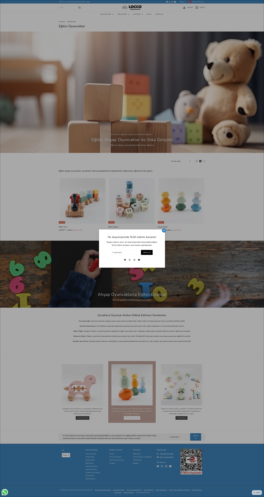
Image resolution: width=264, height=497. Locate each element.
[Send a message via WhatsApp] (5, 492)
